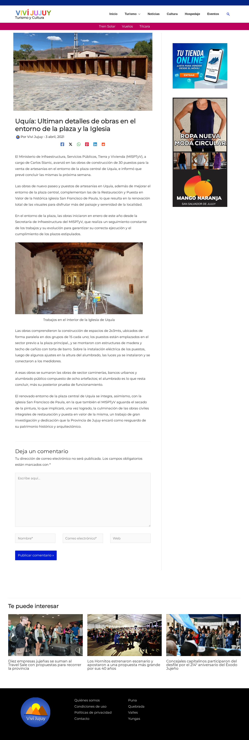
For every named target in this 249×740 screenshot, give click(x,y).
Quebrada (136, 706)
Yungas (134, 719)
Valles (133, 712)
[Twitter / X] (70, 144)
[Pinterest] (87, 144)
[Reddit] (103, 144)
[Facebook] (62, 144)
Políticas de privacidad (93, 712)
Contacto (81, 719)
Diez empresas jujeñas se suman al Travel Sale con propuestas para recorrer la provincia (44, 665)
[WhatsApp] (79, 144)
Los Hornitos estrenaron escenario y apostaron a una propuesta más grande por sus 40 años (123, 665)
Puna (132, 700)
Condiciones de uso (90, 706)
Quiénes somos (87, 700)
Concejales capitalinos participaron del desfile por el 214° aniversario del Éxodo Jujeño (201, 665)
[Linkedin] (95, 144)
